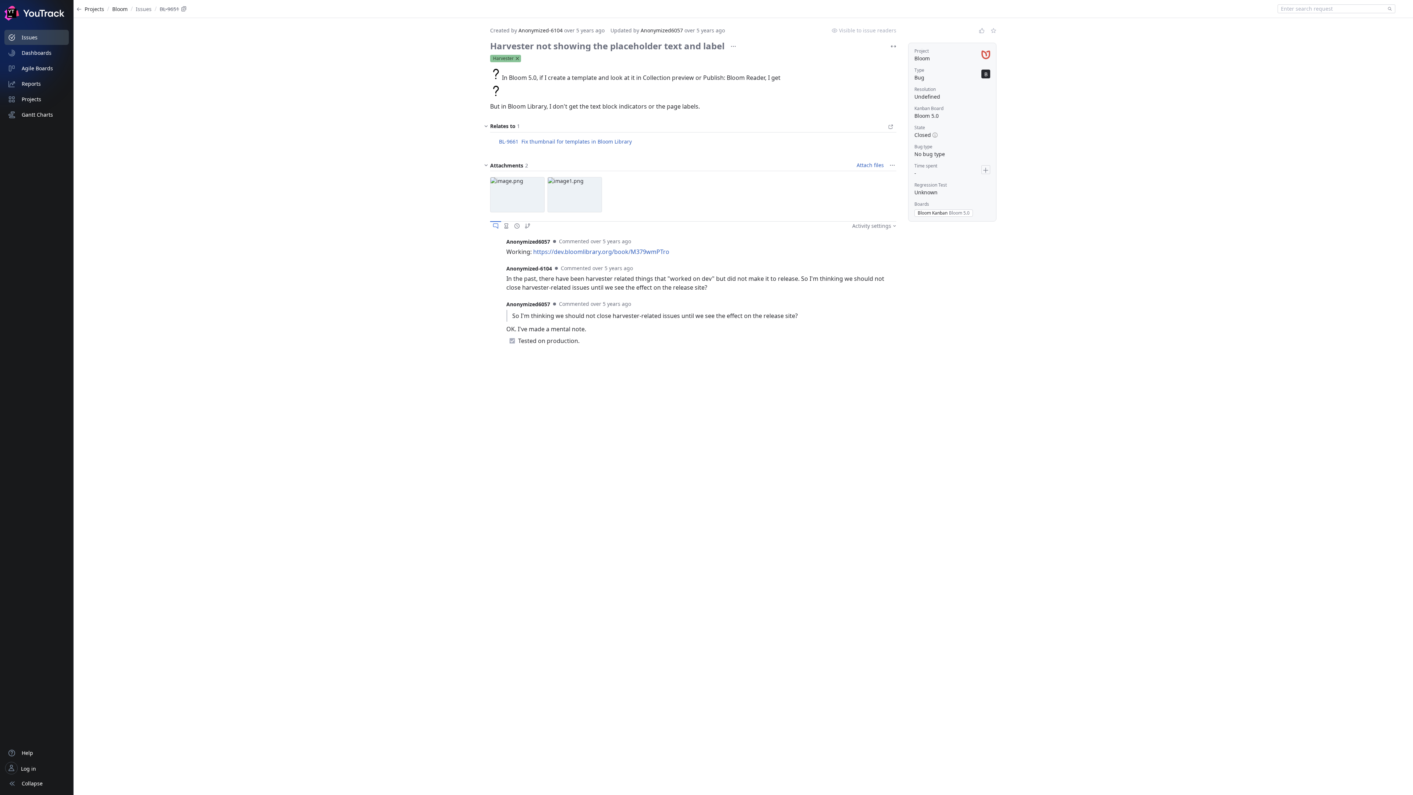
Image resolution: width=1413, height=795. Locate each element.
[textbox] (1331, 9)
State (919, 127)
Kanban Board (928, 108)
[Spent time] (506, 226)
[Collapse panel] (486, 127)
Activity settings (871, 225)
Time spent (925, 166)
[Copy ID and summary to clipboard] (184, 8)
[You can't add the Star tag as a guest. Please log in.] (993, 30)
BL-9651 (169, 9)
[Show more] (733, 46)
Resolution (925, 89)
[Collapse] (486, 165)
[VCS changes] (527, 226)
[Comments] (495, 226)
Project (921, 51)
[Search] (1388, 9)
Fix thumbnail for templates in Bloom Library (576, 141)
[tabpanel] (693, 246)
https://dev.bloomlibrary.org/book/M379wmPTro (601, 252)
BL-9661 (508, 141)
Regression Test (930, 185)
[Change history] (517, 226)
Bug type (923, 147)
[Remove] (517, 58)
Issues (144, 9)
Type (919, 70)
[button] (517, 194)
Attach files (870, 165)
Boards (921, 204)
